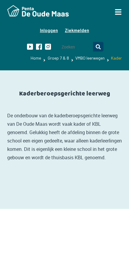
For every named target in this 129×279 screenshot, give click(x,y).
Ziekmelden (77, 30)
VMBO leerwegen (90, 57)
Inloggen (49, 30)
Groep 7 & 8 (58, 57)
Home (36, 57)
